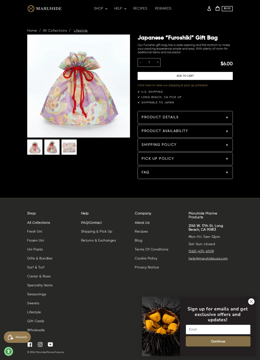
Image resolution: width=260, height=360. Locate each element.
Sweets (33, 303)
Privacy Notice (147, 267)
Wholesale (36, 330)
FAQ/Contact (91, 223)
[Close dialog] (251, 301)
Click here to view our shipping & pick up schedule (173, 85)
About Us (142, 223)
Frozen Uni (35, 240)
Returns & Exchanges (98, 240)
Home (32, 30)
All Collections (55, 30)
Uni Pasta (35, 249)
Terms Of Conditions (151, 249)
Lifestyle (81, 30)
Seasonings (36, 294)
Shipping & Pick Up (96, 231)
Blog (138, 240)
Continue (218, 341)
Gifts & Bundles (40, 258)
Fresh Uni (34, 231)
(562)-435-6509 (201, 251)
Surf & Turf (36, 267)
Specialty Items (40, 285)
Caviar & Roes (39, 276)
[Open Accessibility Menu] (8, 351)
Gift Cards (35, 321)
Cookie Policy (146, 258)
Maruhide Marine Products (50, 352)
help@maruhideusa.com (208, 258)
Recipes (141, 231)
